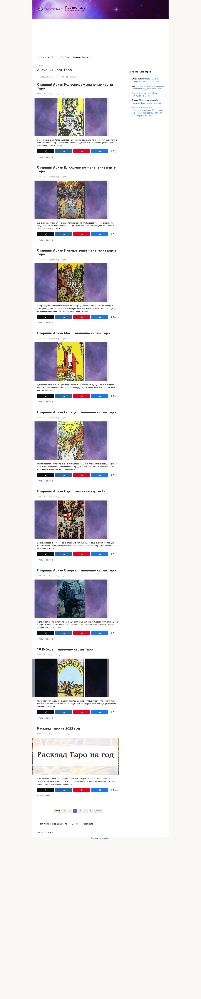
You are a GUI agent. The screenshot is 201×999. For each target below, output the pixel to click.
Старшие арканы (69, 77)
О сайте (75, 824)
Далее (98, 811)
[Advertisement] (100, 36)
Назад (57, 811)
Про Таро (65, 57)
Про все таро (75, 7)
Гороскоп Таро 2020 (81, 57)
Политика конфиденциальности (53, 824)
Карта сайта (88, 824)
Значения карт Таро (47, 57)
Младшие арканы (47, 77)
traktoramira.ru (104, 838)
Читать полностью (45, 157)
